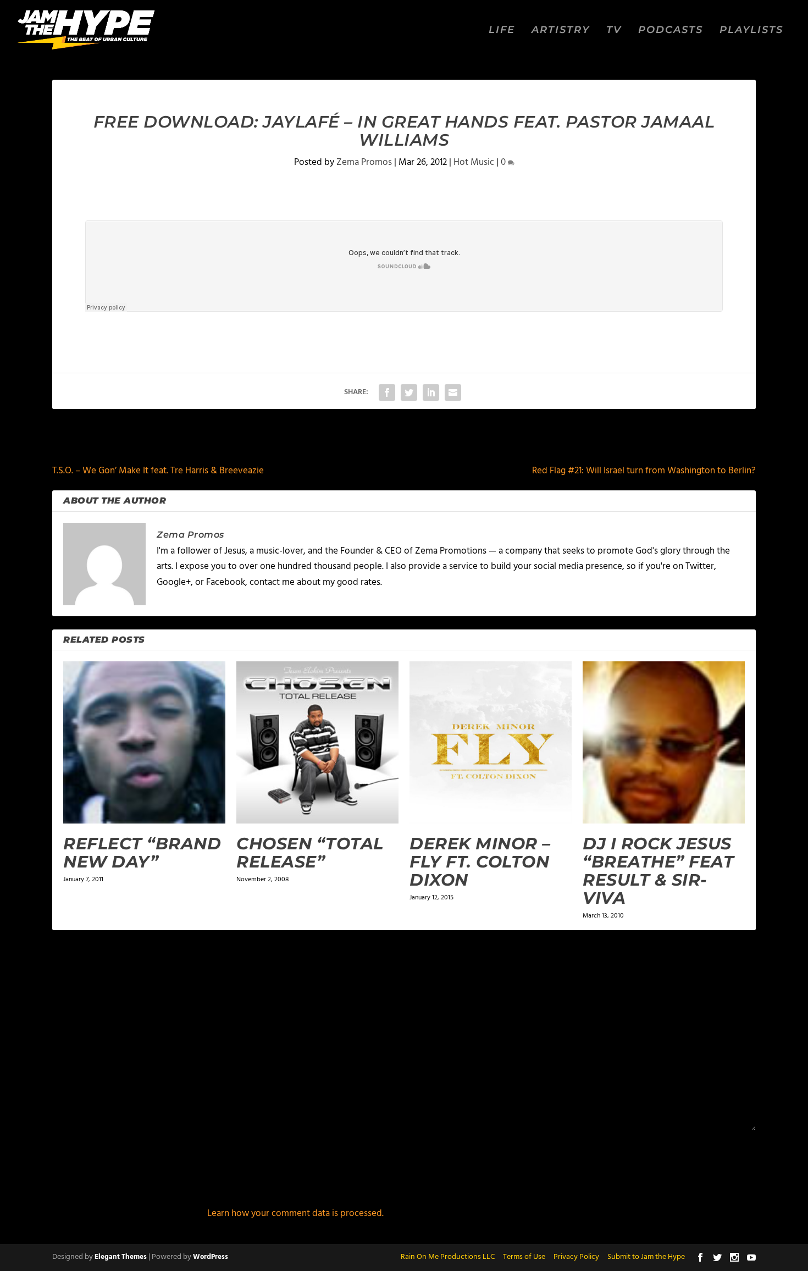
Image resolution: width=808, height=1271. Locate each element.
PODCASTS (670, 30)
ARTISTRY (561, 30)
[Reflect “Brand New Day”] (144, 742)
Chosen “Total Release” (310, 852)
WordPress (210, 1257)
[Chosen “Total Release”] (317, 742)
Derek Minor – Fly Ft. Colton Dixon (480, 861)
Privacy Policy (576, 1257)
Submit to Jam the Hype (646, 1257)
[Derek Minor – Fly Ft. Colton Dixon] (490, 742)
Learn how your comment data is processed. (295, 1213)
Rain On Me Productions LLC (448, 1257)
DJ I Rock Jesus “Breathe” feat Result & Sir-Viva (658, 870)
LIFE (502, 30)
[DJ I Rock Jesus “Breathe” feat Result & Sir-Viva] (664, 742)
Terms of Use (524, 1257)
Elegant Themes (121, 1257)
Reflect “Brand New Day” (142, 852)
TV (614, 30)
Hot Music (473, 162)
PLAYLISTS (751, 30)
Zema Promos (364, 162)
